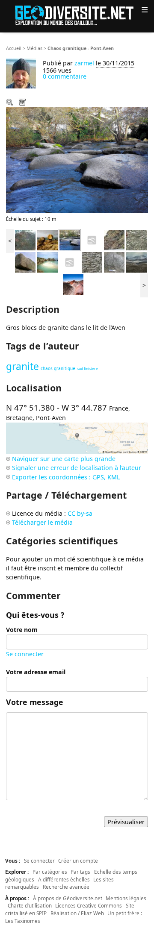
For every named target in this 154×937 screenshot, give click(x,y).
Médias (34, 48)
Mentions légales (126, 898)
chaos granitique (58, 368)
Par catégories (50, 871)
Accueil (13, 48)
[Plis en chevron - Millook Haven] (114, 239)
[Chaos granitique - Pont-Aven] (70, 239)
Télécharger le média (23, 103)
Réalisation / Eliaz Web (77, 913)
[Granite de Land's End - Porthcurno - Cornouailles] (136, 239)
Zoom (10, 103)
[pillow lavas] (25, 239)
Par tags (80, 871)
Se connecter (25, 654)
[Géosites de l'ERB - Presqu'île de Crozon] (92, 239)
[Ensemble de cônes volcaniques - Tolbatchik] (136, 262)
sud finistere (87, 368)
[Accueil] (77, 14)
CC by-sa (80, 513)
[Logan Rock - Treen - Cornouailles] (25, 262)
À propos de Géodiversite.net (67, 898)
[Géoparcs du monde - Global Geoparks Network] (70, 262)
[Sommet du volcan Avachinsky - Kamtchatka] (73, 284)
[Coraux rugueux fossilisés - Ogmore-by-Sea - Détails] (92, 262)
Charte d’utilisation (30, 905)
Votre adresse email (35, 672)
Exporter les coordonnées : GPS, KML (66, 477)
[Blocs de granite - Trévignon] (47, 239)
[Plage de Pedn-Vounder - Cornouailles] (47, 262)
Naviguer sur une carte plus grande (64, 459)
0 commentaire (64, 76)
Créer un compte (78, 860)
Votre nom (22, 630)
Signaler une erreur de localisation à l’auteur (76, 468)
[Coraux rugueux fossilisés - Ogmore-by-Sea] (114, 262)
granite (22, 366)
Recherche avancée (66, 886)
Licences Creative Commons (88, 905)
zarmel (84, 63)
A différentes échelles (64, 879)
